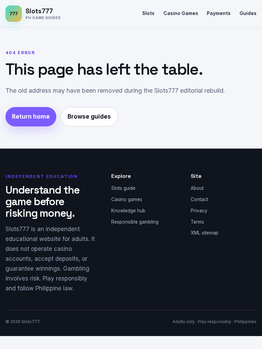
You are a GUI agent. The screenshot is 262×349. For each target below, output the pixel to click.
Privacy (199, 210)
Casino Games (180, 13)
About (197, 188)
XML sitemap (204, 233)
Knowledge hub (128, 210)
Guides (248, 13)
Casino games (126, 199)
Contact (199, 199)
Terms (197, 222)
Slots (148, 13)
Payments (219, 13)
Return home (31, 116)
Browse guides (89, 116)
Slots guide (123, 188)
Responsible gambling (135, 222)
